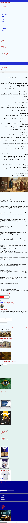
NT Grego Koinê (3, 508)
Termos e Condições (5, 53)
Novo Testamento (3, 439)
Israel (23, 222)
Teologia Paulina (3, 393)
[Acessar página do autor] (2, 307)
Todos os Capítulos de (6, 293)
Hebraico (26, 75)
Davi (12, 271)
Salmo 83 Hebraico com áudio (5, 349)
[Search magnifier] (0, 365)
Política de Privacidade (6, 52)
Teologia (2, 41)
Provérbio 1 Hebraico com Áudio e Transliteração (8, 361)
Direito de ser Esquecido (6, 54)
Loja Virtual (4, 39)
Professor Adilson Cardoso (5, 2)
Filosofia (2, 46)
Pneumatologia (3, 394)
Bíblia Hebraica (3, 506)
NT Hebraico (3, 507)
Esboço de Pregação (4, 431)
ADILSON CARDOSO (4, 67)
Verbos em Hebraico (4, 443)
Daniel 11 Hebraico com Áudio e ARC (6, 338)
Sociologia (4, 47)
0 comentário (2, 69)
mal (21, 232)
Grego (2, 48)
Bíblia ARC (2, 505)
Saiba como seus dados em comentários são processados (19, 327)
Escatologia (3, 432)
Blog (3, 40)
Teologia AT (2, 392)
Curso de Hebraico (3, 430)
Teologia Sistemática (3, 391)
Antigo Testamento (3, 427)
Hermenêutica (3, 438)
